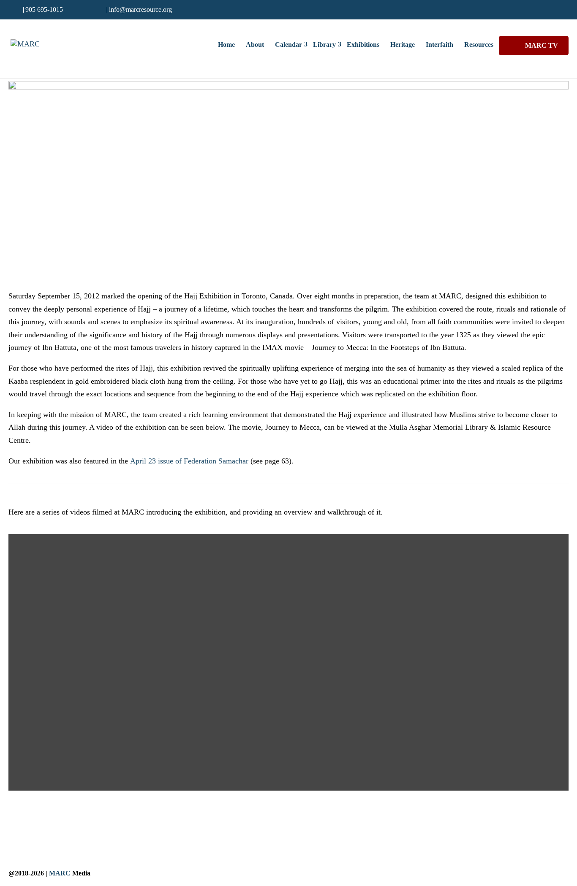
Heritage (402, 45)
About (255, 45)
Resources (478, 45)
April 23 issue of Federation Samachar (189, 461)
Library (324, 45)
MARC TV (541, 45)
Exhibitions (363, 45)
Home (226, 45)
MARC (59, 873)
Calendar (288, 45)
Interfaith (439, 45)
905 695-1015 (44, 9)
